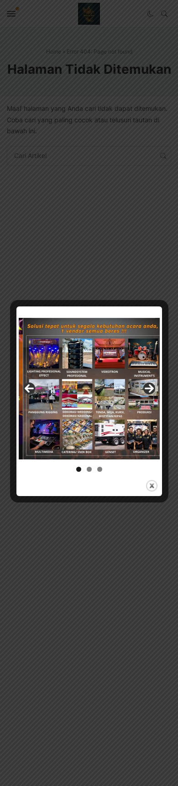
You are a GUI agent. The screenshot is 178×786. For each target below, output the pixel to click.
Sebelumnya (29, 388)
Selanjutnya (149, 388)
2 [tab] (89, 469)
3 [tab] (99, 469)
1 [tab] (78, 469)
